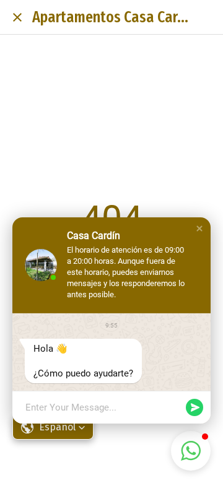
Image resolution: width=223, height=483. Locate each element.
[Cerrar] (17, 17)
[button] (199, 228)
